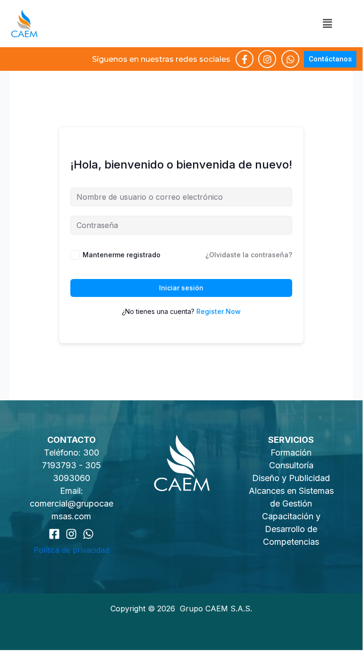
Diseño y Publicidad (291, 478)
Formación (291, 452)
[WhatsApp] (88, 534)
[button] (327, 23)
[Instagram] (71, 534)
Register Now (218, 311)
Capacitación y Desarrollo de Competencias (291, 529)
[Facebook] (54, 534)
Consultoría (291, 465)
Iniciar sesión (181, 288)
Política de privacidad (71, 550)
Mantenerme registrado (121, 255)
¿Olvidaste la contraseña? (248, 255)
